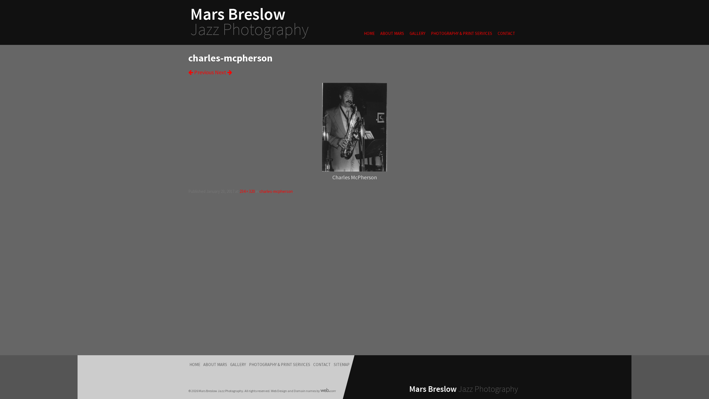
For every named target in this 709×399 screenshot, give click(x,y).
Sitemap (342, 364)
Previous (203, 72)
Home (369, 33)
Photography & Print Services (461, 33)
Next (221, 72)
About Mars (392, 33)
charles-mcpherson (276, 191)
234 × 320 (247, 191)
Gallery (417, 33)
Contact (506, 33)
